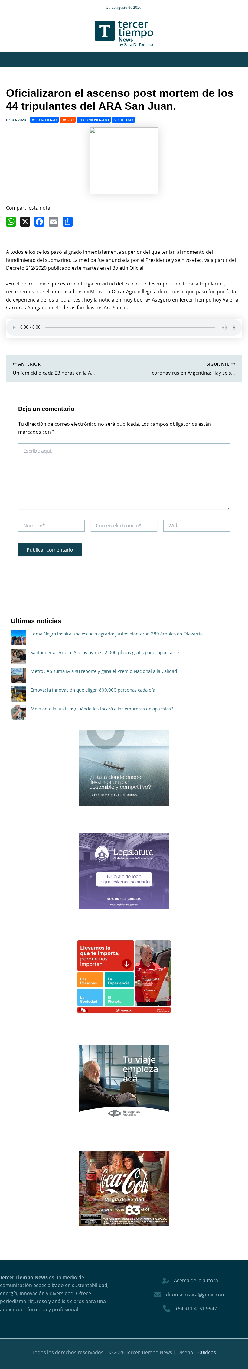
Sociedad (123, 119)
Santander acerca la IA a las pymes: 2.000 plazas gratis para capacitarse (105, 652)
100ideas (206, 1352)
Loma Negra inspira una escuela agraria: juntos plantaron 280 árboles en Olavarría (117, 634)
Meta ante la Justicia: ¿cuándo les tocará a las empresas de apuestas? (102, 709)
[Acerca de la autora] (190, 1280)
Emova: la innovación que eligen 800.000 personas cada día (93, 690)
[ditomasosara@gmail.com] (190, 1295)
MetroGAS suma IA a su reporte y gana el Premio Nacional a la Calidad (104, 671)
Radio (67, 119)
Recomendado (93, 119)
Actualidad (44, 119)
